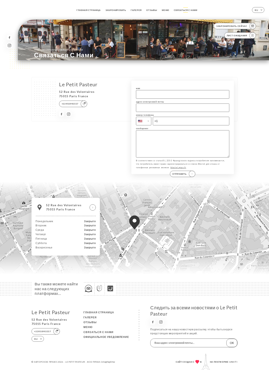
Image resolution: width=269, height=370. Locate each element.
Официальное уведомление (106, 337)
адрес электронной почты (150, 102)
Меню (165, 10)
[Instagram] (9, 45)
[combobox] (143, 121)
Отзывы (151, 10)
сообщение (142, 128)
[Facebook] (9, 37)
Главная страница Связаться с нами (58, 49)
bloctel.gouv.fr (178, 167)
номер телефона (145, 115)
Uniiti (233, 362)
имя (138, 88)
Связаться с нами (185, 10)
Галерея (136, 10)
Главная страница (88, 10)
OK (232, 343)
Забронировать (115, 10)
